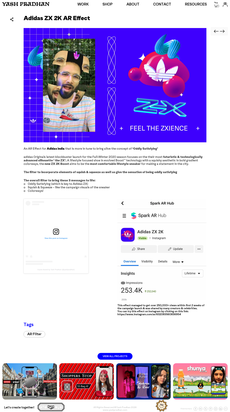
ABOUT (132, 4)
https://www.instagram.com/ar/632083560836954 (149, 314)
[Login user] (225, 4)
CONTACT (162, 4)
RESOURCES (196, 4)
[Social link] (195, 409)
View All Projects (115, 356)
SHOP (108, 4)
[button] (216, 4)
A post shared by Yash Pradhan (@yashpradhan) (56, 270)
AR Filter (34, 334)
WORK (83, 4)
